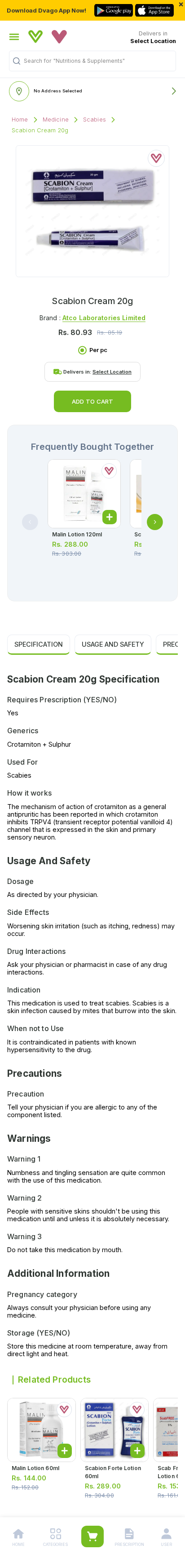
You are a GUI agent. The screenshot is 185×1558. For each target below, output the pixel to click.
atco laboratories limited (103, 318)
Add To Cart (92, 401)
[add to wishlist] (156, 158)
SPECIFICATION (38, 644)
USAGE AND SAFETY (113, 644)
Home (20, 119)
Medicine (56, 119)
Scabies (94, 119)
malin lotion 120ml (77, 534)
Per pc (98, 350)
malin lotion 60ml (35, 1468)
